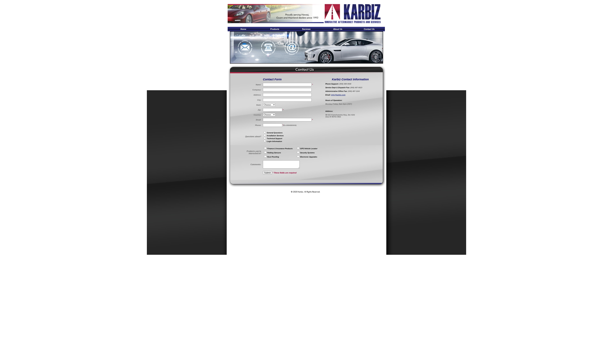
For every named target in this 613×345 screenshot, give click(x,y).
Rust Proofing (273, 157)
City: (259, 100)
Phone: (258, 125)
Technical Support (274, 138)
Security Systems (307, 153)
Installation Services (275, 136)
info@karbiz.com (338, 95)
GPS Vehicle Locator (308, 149)
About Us (337, 29)
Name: (258, 85)
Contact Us (369, 29)
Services (306, 29)
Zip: (259, 110)
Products (274, 29)
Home (243, 29)
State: (258, 105)
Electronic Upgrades (308, 157)
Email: (258, 120)
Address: (257, 95)
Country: (257, 115)
